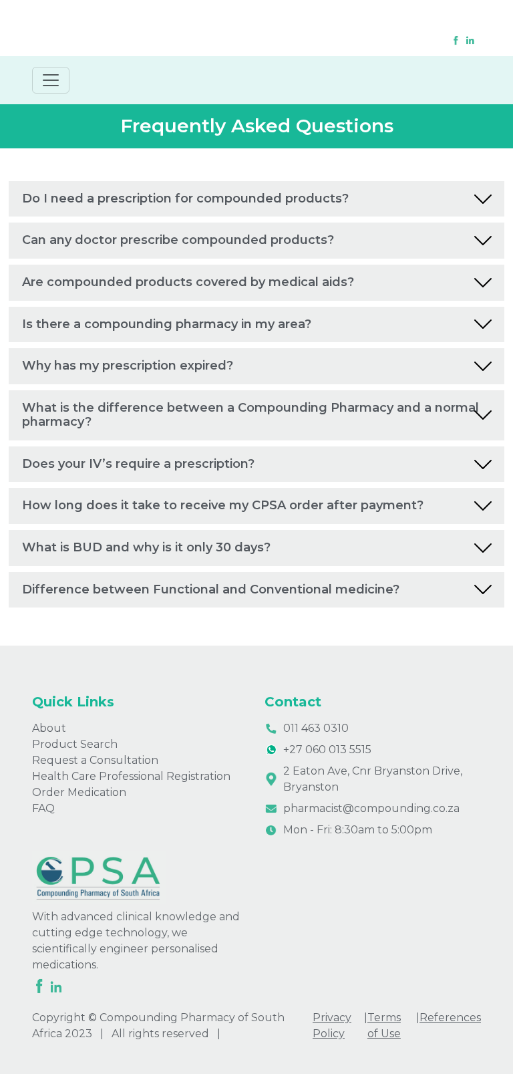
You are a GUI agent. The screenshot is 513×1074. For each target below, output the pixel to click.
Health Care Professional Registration (131, 776)
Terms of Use (384, 1025)
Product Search (75, 744)
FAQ (43, 808)
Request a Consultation (95, 760)
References (450, 1017)
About (49, 728)
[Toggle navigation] (50, 80)
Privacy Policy (332, 1025)
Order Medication (79, 792)
